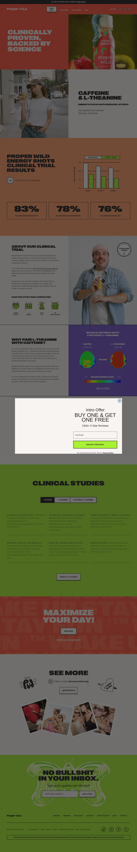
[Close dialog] (119, 396)
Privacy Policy (109, 453)
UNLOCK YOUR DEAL (95, 445)
